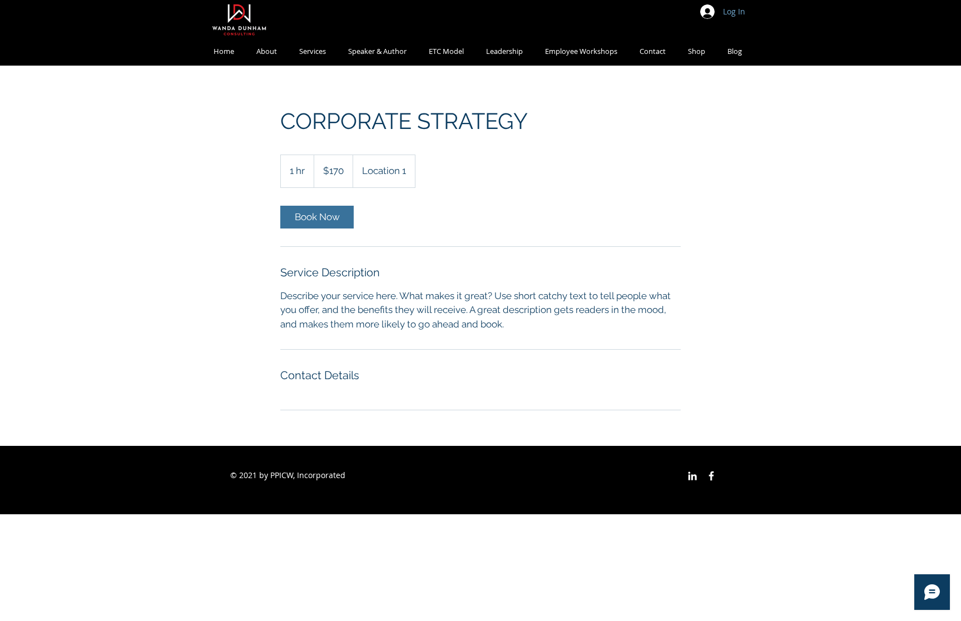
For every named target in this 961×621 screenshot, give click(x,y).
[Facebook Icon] (711, 476)
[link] (317, 217)
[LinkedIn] (692, 476)
